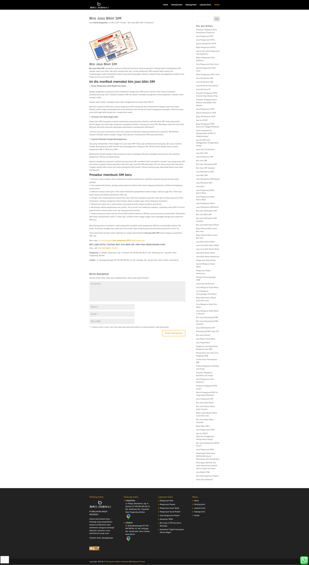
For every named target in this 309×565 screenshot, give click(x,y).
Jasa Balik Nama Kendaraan (207, 257)
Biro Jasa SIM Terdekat (205, 168)
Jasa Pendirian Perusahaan (207, 86)
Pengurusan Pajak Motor (206, 260)
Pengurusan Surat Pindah (170, 512)
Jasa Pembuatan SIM (204, 157)
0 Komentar (149, 23)
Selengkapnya (107, 538)
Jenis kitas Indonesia (204, 480)
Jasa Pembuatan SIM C (205, 172)
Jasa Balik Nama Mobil (205, 242)
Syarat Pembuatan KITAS (206, 44)
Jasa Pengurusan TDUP (205, 109)
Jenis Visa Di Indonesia (205, 149)
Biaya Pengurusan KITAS (205, 47)
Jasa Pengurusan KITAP (205, 430)
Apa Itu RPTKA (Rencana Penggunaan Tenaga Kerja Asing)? (205, 436)
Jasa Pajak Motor (203, 343)
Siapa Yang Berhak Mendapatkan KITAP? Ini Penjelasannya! (206, 133)
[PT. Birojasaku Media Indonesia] (99, 5)
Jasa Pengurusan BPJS (205, 450)
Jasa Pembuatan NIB (204, 78)
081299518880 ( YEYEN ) (108, 248)
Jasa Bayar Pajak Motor (205, 339)
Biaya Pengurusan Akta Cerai (208, 75)
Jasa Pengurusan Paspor (170, 516)
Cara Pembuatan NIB (204, 82)
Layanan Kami (205, 5)
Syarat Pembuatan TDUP (206, 113)
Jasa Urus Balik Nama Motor (207, 249)
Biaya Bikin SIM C (203, 426)
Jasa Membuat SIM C (204, 183)
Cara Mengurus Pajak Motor (207, 287)
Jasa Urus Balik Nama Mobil (207, 245)
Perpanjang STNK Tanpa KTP (207, 331)
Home (165, 5)
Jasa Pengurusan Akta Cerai (207, 64)
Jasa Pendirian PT (203, 89)
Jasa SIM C (200, 187)
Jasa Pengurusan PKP (204, 36)
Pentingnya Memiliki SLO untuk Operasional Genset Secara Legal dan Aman (206, 466)
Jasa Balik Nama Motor (205, 253)
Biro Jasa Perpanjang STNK (207, 317)
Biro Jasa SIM (201, 161)
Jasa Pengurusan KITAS (205, 40)
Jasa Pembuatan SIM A (205, 203)
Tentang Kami (176, 5)
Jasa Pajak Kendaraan (205, 284)
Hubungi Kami (191, 5)
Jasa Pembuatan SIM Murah (207, 207)
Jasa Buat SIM (202, 175)
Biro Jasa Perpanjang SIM (206, 164)
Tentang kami (199, 504)
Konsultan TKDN (166, 519)
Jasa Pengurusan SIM (204, 399)
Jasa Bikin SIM (202, 153)
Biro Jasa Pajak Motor (205, 403)
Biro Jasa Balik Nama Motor (207, 225)
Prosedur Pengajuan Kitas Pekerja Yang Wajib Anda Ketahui (206, 103)
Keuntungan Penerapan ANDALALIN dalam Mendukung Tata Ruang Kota (207, 456)
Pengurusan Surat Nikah (169, 508)
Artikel (217, 5)
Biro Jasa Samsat (203, 335)
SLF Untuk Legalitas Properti (207, 476)
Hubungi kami (199, 512)
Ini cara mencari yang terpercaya (122, 240)
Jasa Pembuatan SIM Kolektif (208, 179)
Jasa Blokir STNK (203, 472)
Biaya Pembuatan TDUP (205, 117)
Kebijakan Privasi (138, 562)
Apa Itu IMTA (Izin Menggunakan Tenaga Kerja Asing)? (207, 143)
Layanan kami (199, 508)
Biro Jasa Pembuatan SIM (206, 211)
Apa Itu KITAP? (202, 120)
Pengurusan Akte (166, 501)
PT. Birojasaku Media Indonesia (116, 562)
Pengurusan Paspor (167, 504)
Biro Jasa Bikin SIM (135, 23)
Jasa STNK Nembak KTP (205, 328)
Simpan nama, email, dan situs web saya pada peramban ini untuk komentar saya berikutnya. (130, 327)
